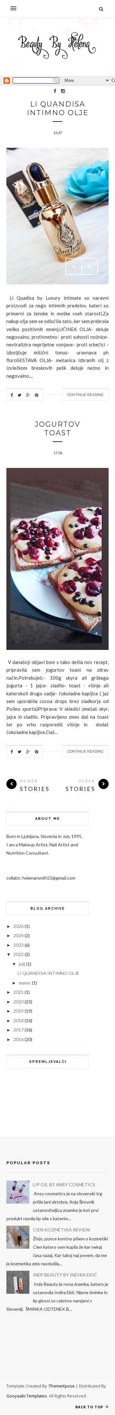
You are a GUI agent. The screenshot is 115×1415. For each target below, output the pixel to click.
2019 (18, 1011)
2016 (18, 1039)
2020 (18, 1001)
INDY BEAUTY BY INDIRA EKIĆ (65, 1274)
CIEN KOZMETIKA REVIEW (61, 1229)
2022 (18, 954)
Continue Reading (85, 394)
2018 (18, 1020)
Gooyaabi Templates (26, 1396)
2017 (18, 1029)
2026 (18, 926)
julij (22, 964)
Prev (73, 266)
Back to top (89, 1406)
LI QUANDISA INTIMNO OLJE (57, 108)
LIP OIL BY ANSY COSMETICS (64, 1184)
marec (25, 982)
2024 (18, 935)
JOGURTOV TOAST (57, 428)
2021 (18, 992)
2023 (18, 945)
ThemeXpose (62, 1386)
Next (89, 266)
